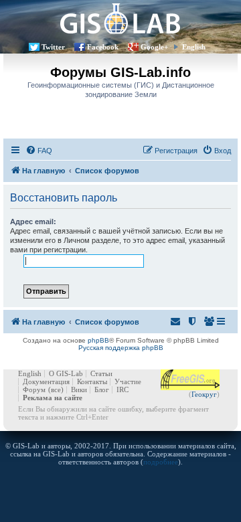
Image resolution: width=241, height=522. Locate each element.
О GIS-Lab (66, 373)
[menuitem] (38, 151)
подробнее (160, 462)
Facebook (102, 47)
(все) (56, 389)
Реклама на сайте (52, 398)
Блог (101, 389)
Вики (79, 389)
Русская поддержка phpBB (120, 347)
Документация (46, 381)
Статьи (101, 373)
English (194, 47)
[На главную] (120, 18)
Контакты (92, 381)
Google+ (154, 47)
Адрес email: (33, 221)
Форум (34, 389)
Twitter (53, 47)
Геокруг (204, 394)
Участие (127, 381)
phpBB (98, 340)
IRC (122, 389)
